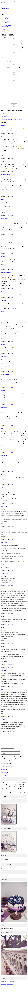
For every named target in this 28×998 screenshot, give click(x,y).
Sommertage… (4, 775)
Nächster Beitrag (4, 772)
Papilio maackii (3, 670)
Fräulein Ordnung (4, 542)
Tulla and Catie (3, 161)
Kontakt (5, 29)
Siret (1, 237)
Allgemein (3, 31)
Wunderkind (3, 311)
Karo (1, 529)
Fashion (8, 21)
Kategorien (3, 981)
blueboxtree (14, 103)
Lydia (1, 136)
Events (8, 19)
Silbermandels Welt (4, 407)
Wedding (8, 25)
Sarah (2, 689)
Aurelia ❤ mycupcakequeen (5, 174)
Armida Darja (3, 390)
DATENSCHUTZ (10, 984)
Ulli (1, 291)
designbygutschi (4, 455)
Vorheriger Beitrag (5, 766)
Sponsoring (6, 27)
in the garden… (4, 116)
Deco (7, 17)
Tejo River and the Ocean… (7, 113)
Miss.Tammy (3, 719)
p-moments (3, 256)
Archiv (2, 928)
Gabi (1, 474)
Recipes (8, 22)
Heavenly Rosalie (4, 506)
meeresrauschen (9, 664)
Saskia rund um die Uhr (5, 374)
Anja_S (4, 300)
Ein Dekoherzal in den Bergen (6, 272)
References (6, 26)
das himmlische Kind (4, 573)
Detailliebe (3, 344)
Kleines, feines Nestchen (5, 356)
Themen (5, 15)
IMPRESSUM (3, 984)
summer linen (4, 769)
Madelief (2, 199)
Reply (12, 133)
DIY (7, 18)
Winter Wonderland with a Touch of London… (12, 119)
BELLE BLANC (3, 588)
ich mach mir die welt (4, 218)
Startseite (6, 14)
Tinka (2, 428)
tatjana (2, 487)
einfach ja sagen (3, 125)
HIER (8, 67)
